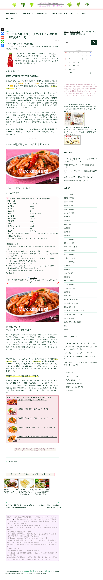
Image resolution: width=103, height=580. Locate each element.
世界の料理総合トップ (13, 13)
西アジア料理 (68, 205)
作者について (10, 18)
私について (69, 373)
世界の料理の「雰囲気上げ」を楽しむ (76, 180)
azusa (12, 31)
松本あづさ (47, 571)
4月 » (90, 73)
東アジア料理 (68, 194)
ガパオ (32, 83)
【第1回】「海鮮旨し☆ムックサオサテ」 (32, 400)
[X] (2, 30)
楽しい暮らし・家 (70, 307)
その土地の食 (81, 13)
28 (70, 69)
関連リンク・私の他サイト (74, 387)
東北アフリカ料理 (70, 258)
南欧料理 (67, 235)
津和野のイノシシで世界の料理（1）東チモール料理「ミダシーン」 (11, 491)
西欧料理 (67, 232)
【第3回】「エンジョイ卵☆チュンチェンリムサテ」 (36, 418)
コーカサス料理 (69, 213)
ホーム (66, 32)
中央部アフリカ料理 (70, 247)
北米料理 (67, 265)
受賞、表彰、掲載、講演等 (72, 322)
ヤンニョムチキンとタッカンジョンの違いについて (80, 343)
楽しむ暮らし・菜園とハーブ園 (74, 311)
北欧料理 (67, 228)
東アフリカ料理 (69, 254)
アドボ (16, 83)
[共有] (2, 46)
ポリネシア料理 (69, 280)
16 (78, 62)
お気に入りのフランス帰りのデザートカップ (78, 177)
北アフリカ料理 (69, 239)
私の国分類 (69, 390)
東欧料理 (67, 217)
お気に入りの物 (69, 318)
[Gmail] (2, 38)
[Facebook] (2, 34)
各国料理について (43, 13)
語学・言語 (67, 296)
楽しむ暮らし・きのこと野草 (73, 314)
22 (74, 66)
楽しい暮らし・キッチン (72, 303)
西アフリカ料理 (69, 243)
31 (82, 69)
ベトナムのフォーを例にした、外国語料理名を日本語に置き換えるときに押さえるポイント (42, 493)
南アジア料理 (68, 202)
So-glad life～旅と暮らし (29, 571)
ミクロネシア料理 (70, 288)
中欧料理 (67, 220)
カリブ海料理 (68, 273)
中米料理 (67, 269)
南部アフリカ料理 (70, 250)
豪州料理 (67, 292)
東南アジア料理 (13, 461)
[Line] (2, 42)
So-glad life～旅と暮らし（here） (63, 13)
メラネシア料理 (69, 284)
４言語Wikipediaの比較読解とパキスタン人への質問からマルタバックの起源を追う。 (26, 492)
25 (86, 66)
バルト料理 (67, 224)
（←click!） (33, 278)
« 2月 (71, 73)
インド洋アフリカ (70, 262)
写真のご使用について (73, 380)
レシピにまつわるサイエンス (73, 299)
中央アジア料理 (69, 209)
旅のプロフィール (72, 376)
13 (65, 62)
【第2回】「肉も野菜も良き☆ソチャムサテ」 (33, 409)
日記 (65, 326)
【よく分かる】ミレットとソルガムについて (78, 353)
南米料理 (67, 277)
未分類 (66, 329)
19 (90, 62)
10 (82, 59)
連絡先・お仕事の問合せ (74, 383)
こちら (54, 53)
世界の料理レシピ (28, 13)
